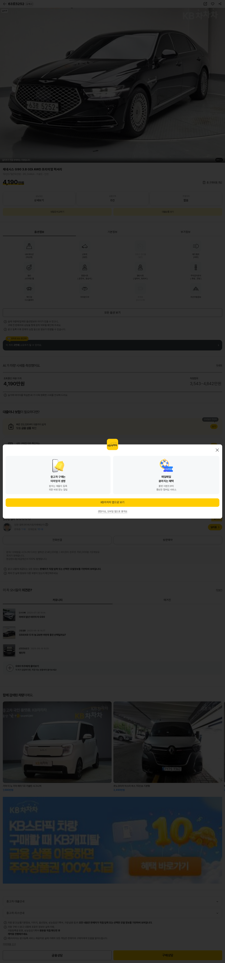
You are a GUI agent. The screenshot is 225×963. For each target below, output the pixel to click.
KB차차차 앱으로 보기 (112, 502)
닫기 (217, 450)
